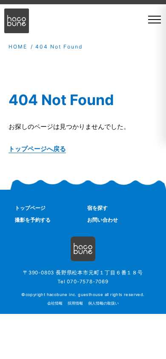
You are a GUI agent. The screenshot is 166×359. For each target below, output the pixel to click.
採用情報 (75, 303)
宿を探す (97, 208)
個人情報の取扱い (103, 303)
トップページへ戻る (37, 149)
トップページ (30, 208)
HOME (18, 46)
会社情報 (55, 303)
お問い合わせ (102, 220)
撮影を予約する (33, 220)
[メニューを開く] (151, 19)
